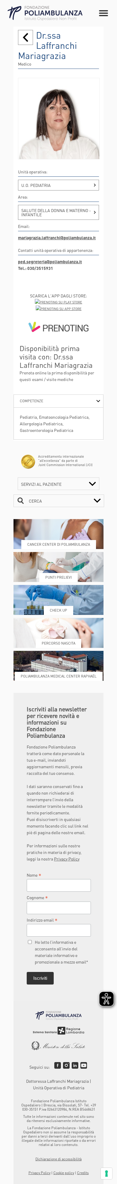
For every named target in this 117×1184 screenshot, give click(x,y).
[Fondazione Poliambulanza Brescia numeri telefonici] (45, 13)
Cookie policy (63, 1173)
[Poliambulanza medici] (25, 37)
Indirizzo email (42, 920)
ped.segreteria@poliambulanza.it (50, 261)
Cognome (37, 897)
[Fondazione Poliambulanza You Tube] (83, 1065)
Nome (34, 875)
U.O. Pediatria (36, 185)
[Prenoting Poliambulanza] (59, 328)
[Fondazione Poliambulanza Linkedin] (75, 1065)
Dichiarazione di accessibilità (58, 1159)
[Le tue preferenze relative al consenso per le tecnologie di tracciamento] (106, 1173)
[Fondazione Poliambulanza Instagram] (66, 1065)
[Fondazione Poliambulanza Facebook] (57, 1065)
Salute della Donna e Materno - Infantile (56, 212)
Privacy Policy (67, 858)
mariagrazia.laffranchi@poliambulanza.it (57, 237)
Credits (83, 1173)
